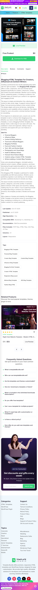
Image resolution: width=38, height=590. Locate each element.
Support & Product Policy (28, 521)
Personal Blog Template (10, 254)
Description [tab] (4, 69)
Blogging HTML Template (11, 249)
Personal (4, 540)
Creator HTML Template (11, 271)
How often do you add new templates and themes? (19, 426)
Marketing (23, 541)
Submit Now (29, 486)
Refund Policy (24, 511)
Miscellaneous (24, 531)
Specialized (5, 538)
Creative (4, 533)
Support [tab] (28, 69)
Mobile (3, 552)
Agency (22, 543)
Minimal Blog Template (10, 280)
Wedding (23, 534)
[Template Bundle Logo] (6, 8)
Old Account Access (26, 523)
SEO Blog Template (26, 280)
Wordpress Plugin (25, 548)
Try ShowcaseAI (6, 588)
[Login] (31, 8)
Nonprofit (4, 550)
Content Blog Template (27, 258)
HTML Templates (6, 504)
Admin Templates (6, 543)
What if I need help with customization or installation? (18, 412)
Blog (21, 538)
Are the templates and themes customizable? (20, 381)
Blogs (22, 519)
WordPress (4, 507)
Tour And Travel (25, 550)
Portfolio (22, 546)
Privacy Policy (24, 509)
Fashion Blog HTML (9, 284)
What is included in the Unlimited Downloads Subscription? (20, 393)
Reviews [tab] (12, 69)
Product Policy (24, 514)
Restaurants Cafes (26, 536)
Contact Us (23, 504)
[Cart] (16, 8)
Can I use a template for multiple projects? (19, 406)
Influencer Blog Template (11, 262)
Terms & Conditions (26, 507)
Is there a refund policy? (13, 419)
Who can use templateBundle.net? (16, 375)
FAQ (21, 516)
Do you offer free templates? (14, 400)
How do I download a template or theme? (18, 387)
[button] (17, 349)
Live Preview (20, 46)
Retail (3, 536)
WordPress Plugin (6, 509)
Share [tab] (4, 73)
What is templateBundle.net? (14, 369)
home (8, 12)
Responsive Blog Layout (10, 276)
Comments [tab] (20, 69)
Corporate (4, 531)
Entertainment (5, 547)
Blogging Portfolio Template (12, 267)
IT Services (4, 545)
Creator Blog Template (10, 258)
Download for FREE (20, 58)
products (15, 12)
